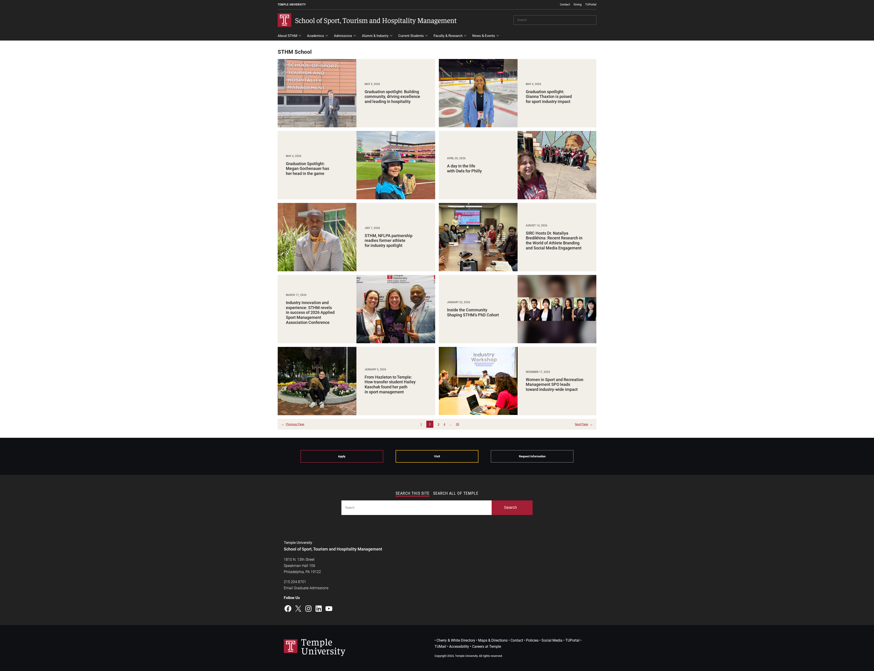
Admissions (343, 36)
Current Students (411, 36)
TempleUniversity (323, 645)
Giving (578, 4)
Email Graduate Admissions (306, 588)
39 (457, 424)
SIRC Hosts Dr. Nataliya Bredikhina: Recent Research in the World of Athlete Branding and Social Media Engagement (554, 240)
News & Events (483, 36)
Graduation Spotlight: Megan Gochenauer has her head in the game (307, 168)
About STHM (287, 36)
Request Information (532, 456)
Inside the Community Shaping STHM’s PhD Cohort (473, 312)
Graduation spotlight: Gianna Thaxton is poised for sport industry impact (549, 96)
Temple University (292, 4)
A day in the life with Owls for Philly (464, 168)
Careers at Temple (486, 646)
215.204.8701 (295, 582)
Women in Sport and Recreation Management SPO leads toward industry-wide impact (554, 384)
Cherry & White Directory (456, 640)
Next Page (584, 424)
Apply (342, 456)
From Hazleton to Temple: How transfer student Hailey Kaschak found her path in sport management (390, 384)
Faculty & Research (448, 36)
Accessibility (459, 646)
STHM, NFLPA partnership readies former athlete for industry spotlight (388, 240)
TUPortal (590, 4)
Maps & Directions (493, 640)
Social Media (551, 640)
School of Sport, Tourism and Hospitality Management (376, 20)
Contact (565, 4)
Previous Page (292, 424)
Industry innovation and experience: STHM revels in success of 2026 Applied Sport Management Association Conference (310, 312)
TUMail (440, 646)
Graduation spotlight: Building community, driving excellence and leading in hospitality (392, 96)
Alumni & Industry (375, 36)
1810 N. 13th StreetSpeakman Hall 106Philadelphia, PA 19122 (302, 565)
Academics (315, 36)
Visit (437, 456)
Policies (532, 640)
